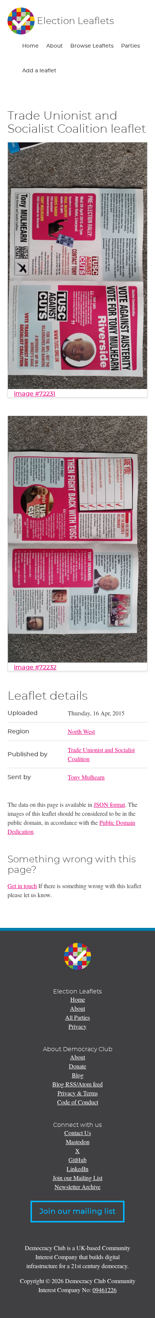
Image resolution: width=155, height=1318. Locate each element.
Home (30, 46)
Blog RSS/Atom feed (77, 1084)
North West (81, 731)
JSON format (109, 804)
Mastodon (78, 1142)
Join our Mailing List (77, 1178)
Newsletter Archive (77, 1187)
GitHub (77, 1160)
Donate (77, 1066)
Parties (130, 46)
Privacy (77, 1026)
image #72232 (35, 667)
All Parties (77, 1017)
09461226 (105, 1290)
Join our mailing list (77, 1211)
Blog (78, 1075)
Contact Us (77, 1133)
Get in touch (22, 886)
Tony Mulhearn (86, 777)
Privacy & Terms (78, 1093)
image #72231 (34, 394)
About (54, 46)
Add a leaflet (39, 70)
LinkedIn (77, 1169)
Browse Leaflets (92, 46)
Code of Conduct (77, 1102)
